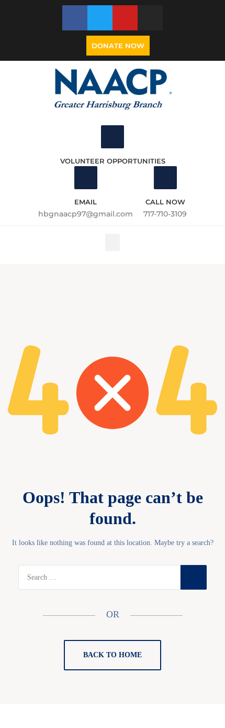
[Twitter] (100, 17)
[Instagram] (150, 17)
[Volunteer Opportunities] (112, 136)
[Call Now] (165, 177)
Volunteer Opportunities (112, 161)
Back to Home (112, 655)
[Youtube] (125, 17)
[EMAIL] (85, 177)
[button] (112, 242)
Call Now (165, 202)
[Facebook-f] (74, 17)
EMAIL (85, 202)
